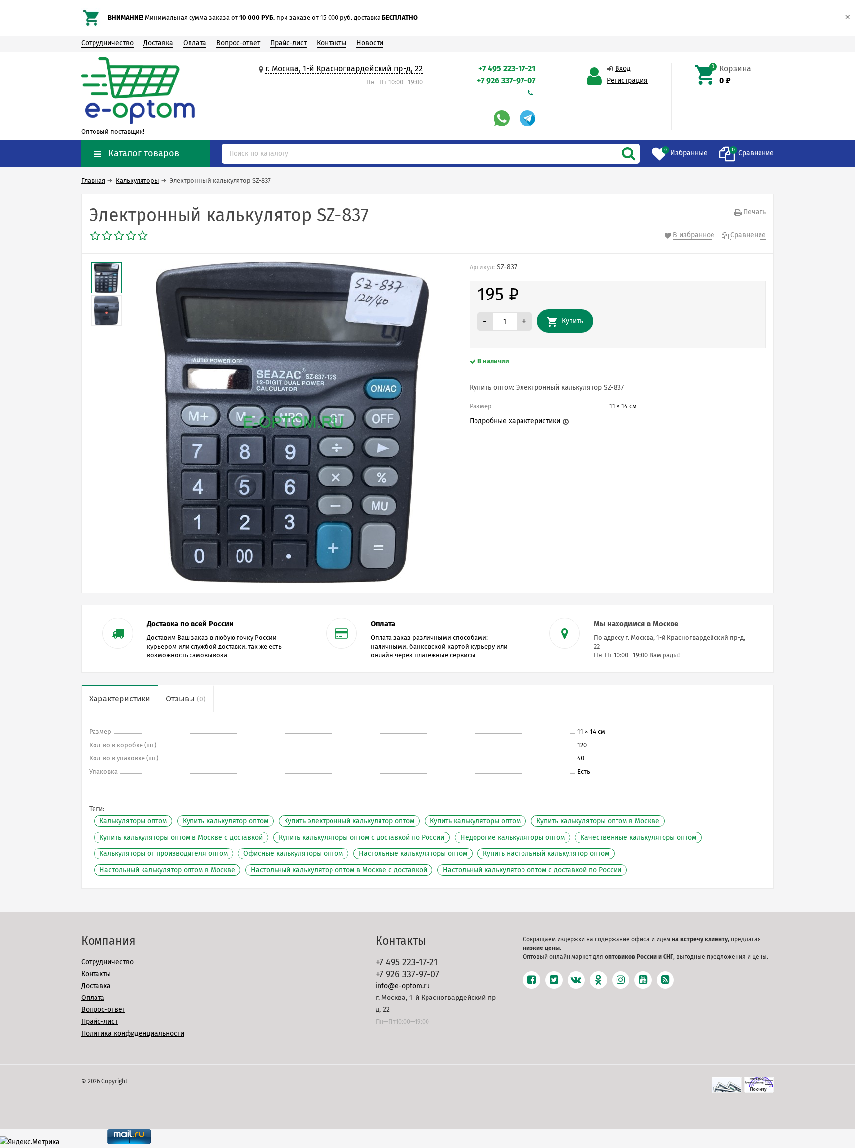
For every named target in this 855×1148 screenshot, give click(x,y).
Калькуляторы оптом (133, 821)
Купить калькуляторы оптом (475, 821)
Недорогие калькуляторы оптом (512, 837)
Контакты (331, 43)
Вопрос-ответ (238, 43)
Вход (623, 68)
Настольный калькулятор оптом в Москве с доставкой (339, 870)
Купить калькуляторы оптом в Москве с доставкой (181, 837)
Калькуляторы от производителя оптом (163, 853)
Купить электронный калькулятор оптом (349, 821)
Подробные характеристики (515, 421)
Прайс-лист (288, 43)
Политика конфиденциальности (132, 1033)
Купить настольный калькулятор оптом (546, 853)
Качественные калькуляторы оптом (638, 837)
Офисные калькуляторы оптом (293, 853)
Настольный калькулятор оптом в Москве (167, 870)
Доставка (158, 43)
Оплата (194, 43)
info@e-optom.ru (403, 986)
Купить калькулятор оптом (225, 821)
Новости (369, 43)
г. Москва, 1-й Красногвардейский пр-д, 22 (344, 68)
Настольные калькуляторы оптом (413, 853)
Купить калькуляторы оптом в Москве (597, 821)
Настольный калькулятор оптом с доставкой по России (532, 870)
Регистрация (627, 80)
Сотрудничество (107, 43)
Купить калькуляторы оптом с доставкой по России (361, 837)
